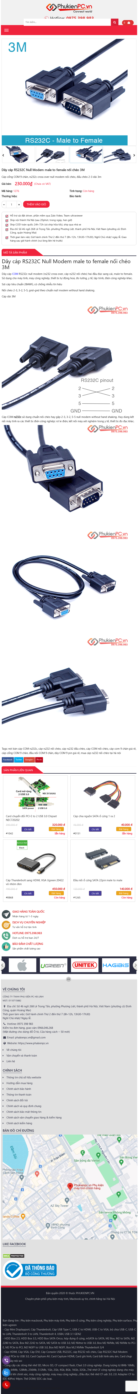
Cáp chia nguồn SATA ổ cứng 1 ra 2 (94, 816)
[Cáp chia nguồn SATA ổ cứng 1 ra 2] (103, 794)
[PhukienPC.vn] (69, 7)
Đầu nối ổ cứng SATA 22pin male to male (97, 880)
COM (15, 274)
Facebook (7, 759)
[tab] (15, 252)
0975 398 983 (80, 18)
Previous (3, 154)
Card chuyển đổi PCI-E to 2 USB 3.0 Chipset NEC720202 (31, 818)
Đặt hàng (56, 829)
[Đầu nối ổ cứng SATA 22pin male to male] (103, 858)
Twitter (19, 759)
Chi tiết (27, 829)
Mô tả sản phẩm (15, 252)
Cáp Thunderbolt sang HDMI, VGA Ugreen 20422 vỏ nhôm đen (35, 882)
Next (134, 154)
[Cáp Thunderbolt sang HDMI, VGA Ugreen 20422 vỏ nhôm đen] (35, 858)
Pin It (39, 759)
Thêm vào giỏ (36, 204)
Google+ (29, 759)
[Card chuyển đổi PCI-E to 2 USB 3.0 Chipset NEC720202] (35, 794)
